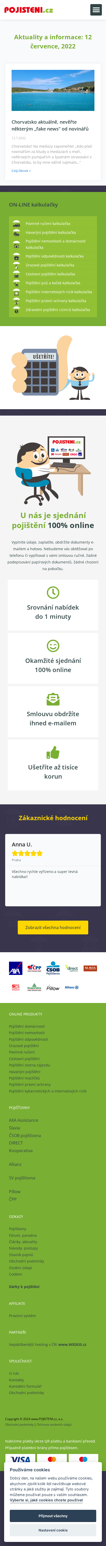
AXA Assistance (24, 1120)
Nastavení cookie (53, 1530)
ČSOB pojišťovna (25, 1135)
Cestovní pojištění (24, 1058)
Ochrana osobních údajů (54, 1424)
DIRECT (16, 1143)
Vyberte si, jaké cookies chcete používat (46, 1500)
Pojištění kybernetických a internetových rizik (47, 1091)
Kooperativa (21, 1150)
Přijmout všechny (53, 1516)
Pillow (14, 1191)
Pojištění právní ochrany (30, 1084)
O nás (14, 1373)
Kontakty (16, 1379)
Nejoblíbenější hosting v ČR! (47, 1344)
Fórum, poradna (23, 1235)
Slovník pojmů (21, 1254)
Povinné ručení (22, 1052)
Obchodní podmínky (26, 1261)
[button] (96, 10)
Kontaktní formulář (25, 1386)
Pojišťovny (17, 1228)
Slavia (14, 1128)
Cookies (15, 1274)
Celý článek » (21, 171)
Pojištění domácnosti (27, 1026)
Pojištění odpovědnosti (28, 1039)
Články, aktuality (23, 1241)
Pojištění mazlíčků (24, 1078)
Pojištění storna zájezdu (29, 1065)
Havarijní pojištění (24, 1071)
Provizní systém (22, 1315)
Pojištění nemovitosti (27, 1032)
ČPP (13, 1199)
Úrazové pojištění (24, 1045)
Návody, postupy (23, 1248)
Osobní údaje (20, 1267)
